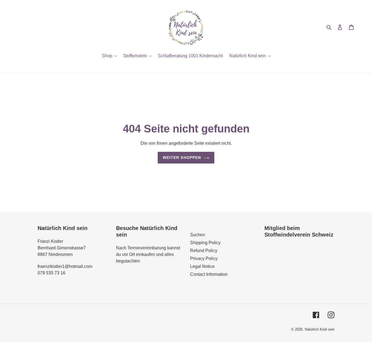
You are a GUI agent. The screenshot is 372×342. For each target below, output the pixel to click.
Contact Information (209, 274)
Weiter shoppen (182, 157)
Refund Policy (203, 250)
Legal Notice (202, 266)
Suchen (197, 234)
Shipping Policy (205, 242)
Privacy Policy (204, 258)
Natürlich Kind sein (319, 329)
